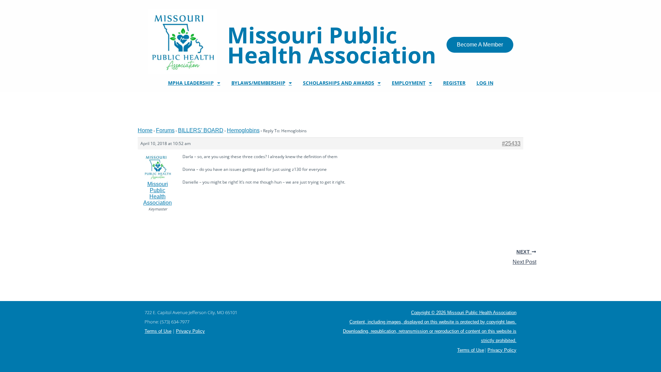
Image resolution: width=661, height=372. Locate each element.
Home (145, 130)
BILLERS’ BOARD (200, 130)
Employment (409, 83)
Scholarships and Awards (338, 83)
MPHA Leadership (191, 83)
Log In (484, 83)
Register (454, 83)
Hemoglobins (243, 130)
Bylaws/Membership (258, 83)
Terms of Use (158, 331)
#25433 (511, 143)
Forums (165, 130)
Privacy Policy (190, 331)
